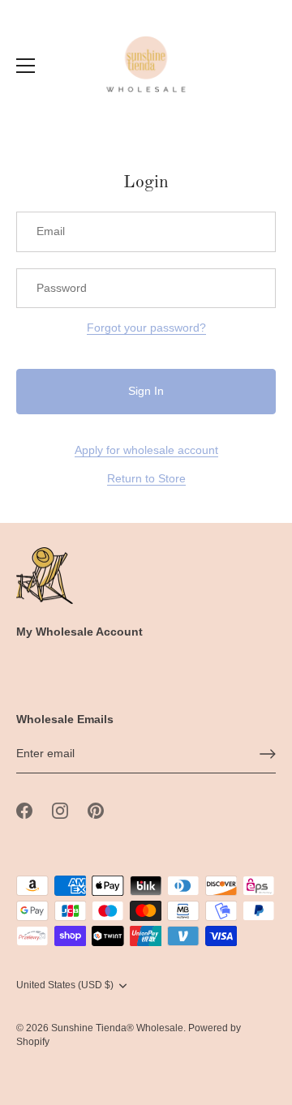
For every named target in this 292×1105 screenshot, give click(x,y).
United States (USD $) (65, 985)
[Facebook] (24, 809)
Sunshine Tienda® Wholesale (117, 1028)
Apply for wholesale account (146, 449)
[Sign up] (268, 754)
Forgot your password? (146, 327)
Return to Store (146, 478)
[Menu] (26, 66)
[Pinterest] (96, 809)
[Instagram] (60, 809)
